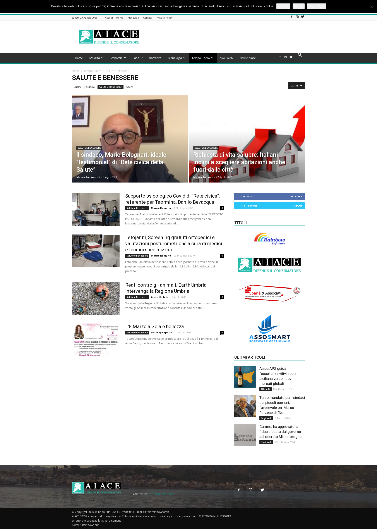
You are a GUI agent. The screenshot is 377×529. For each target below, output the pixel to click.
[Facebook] (291, 18)
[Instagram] (297, 18)
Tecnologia (175, 58)
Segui (298, 205)
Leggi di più (316, 6)
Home (119, 17)
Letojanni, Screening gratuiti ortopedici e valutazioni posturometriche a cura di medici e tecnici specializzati (173, 243)
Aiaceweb (133, 17)
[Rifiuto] (371, 6)
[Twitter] (302, 18)
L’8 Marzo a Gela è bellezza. (155, 326)
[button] (300, 55)
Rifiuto (298, 6)
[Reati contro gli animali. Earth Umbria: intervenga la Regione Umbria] (96, 298)
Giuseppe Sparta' (162, 332)
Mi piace (296, 196)
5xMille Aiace (247, 58)
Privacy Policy (164, 17)
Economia (116, 58)
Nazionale (266, 442)
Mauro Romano (86, 177)
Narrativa (155, 58)
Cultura (90, 86)
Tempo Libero (201, 58)
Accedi (109, 17)
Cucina (78, 86)
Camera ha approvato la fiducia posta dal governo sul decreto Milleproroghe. (280, 431)
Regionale (266, 418)
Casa (135, 58)
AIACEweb (226, 58)
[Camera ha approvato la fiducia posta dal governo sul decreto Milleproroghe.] (245, 435)
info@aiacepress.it (162, 494)
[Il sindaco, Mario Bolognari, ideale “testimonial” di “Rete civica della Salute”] (130, 145)
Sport (129, 86)
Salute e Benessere (110, 86)
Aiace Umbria (159, 297)
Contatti (147, 17)
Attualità (94, 58)
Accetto (283, 6)
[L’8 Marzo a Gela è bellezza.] (96, 340)
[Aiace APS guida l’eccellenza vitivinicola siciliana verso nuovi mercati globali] (245, 377)
